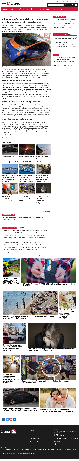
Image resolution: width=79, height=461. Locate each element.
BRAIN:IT (33, 453)
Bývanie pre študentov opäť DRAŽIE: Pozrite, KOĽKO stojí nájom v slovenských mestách (24, 240)
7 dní (69, 34)
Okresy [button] (12, 9)
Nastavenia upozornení (36, 441)
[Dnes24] (15, 3)
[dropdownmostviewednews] (65, 32)
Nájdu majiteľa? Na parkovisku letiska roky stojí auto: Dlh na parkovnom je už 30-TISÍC (66, 37)
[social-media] (55, 444)
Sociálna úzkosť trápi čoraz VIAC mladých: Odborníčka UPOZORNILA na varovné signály (65, 45)
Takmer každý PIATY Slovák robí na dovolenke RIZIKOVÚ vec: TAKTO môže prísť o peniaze (24, 237)
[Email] (11, 419)
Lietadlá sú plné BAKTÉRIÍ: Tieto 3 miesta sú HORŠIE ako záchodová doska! (66, 58)
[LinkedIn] (14, 419)
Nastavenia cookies (35, 438)
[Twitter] (7, 419)
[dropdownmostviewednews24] (65, 49)
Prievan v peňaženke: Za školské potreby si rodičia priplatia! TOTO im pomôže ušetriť (23, 252)
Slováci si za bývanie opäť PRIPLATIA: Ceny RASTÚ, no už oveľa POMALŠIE (20, 242)
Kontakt (32, 430)
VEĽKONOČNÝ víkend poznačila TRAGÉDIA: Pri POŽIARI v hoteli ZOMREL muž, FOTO (65, 28)
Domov (5, 9)
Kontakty (60, 9)
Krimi (27, 9)
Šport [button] (33, 9)
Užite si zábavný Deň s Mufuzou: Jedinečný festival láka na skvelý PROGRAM (64, 24)
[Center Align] (65, 5)
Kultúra (41, 9)
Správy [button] (20, 9)
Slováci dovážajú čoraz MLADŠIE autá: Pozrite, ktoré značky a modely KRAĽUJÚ (65, 41)
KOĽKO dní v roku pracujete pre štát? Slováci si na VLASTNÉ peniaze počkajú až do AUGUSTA (25, 247)
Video (48, 9)
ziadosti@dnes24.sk (58, 441)
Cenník (32, 433)
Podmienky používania (36, 436)
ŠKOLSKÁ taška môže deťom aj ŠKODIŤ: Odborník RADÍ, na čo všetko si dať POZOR (64, 66)
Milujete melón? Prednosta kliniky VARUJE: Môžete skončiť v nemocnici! (64, 62)
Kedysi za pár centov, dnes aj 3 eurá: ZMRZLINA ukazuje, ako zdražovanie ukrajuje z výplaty (24, 244)
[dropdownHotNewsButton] (65, 70)
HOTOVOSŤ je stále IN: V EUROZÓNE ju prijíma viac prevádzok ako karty (20, 249)
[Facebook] (3, 419)
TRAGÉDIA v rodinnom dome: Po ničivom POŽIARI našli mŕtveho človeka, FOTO (65, 20)
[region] (21, 3)
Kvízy (53, 9)
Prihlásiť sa (71, 5)
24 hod (72, 34)
